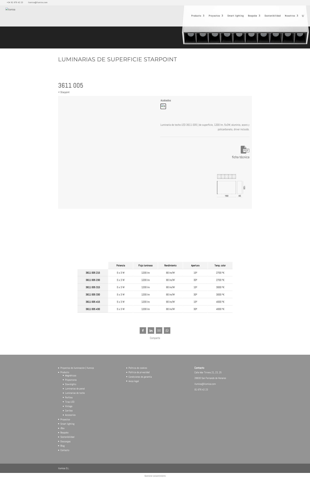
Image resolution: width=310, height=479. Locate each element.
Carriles (69, 410)
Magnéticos (70, 375)
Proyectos (214, 16)
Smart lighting (235, 16)
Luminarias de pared (75, 388)
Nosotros (290, 16)
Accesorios (70, 415)
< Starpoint (64, 92)
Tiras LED (69, 402)
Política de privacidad (139, 372)
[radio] (163, 106)
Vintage (68, 406)
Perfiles (69, 397)
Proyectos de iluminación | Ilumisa (77, 368)
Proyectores (71, 380)
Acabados (166, 100)
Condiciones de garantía (140, 376)
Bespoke (252, 16)
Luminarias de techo (75, 393)
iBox (62, 428)
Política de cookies (138, 368)
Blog (62, 445)
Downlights (70, 384)
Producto (196, 16)
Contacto (64, 450)
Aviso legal (134, 381)
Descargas (65, 441)
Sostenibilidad (273, 16)
